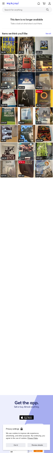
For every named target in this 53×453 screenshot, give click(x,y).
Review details (37, 445)
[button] (38, 3)
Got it (15, 445)
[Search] (47, 9)
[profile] (49, 3)
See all (48, 33)
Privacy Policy (32, 438)
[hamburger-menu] (3, 3)
